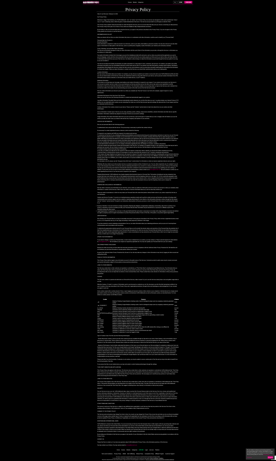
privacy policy (266, 454)
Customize (249, 457)
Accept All (270, 457)
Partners (157, 450)
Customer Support (169, 453)
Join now (151, 450)
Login (180, 2)
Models (135, 2)
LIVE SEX (141, 450)
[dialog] (260, 454)
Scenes (130, 2)
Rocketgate (155, 458)
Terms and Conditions (107, 453)
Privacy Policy (117, 453)
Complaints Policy (149, 453)
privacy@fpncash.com (155, 169)
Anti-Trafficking (131, 453)
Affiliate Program (159, 453)
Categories (140, 2)
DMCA (124, 453)
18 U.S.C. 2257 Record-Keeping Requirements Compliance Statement (160, 459)
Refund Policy (139, 453)
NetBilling (161, 458)
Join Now (188, 2)
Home (118, 450)
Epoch (151, 458)
